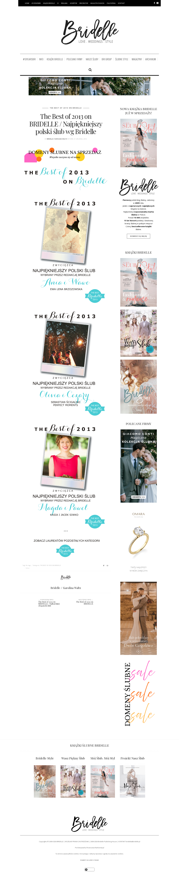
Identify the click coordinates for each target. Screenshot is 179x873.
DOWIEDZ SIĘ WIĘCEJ (138, 236)
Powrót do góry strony (89, 860)
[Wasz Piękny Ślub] (73, 781)
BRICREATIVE (84, 3)
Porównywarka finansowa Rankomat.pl (89, 848)
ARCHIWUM (150, 59)
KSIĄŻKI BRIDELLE (49, 3)
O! (58, 3)
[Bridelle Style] (45, 781)
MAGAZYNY (137, 59)
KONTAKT (121, 3)
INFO (41, 59)
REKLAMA (64, 3)
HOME (27, 3)
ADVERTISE (73, 3)
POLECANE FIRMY (74, 59)
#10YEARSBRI (36, 3)
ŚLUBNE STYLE (121, 59)
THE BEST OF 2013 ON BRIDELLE (66, 108)
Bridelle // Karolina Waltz (57, 139)
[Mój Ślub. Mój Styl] (102, 781)
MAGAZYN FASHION (97, 3)
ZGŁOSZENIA (111, 3)
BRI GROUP (107, 59)
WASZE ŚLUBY (92, 59)
